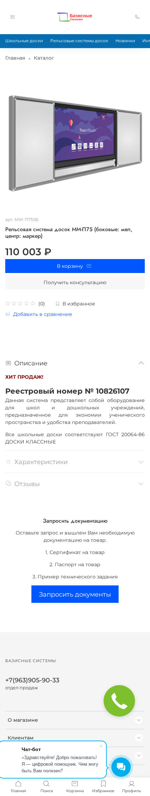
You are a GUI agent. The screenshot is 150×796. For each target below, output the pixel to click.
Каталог (44, 58)
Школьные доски (24, 40)
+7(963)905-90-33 (32, 680)
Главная (15, 58)
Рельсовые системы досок (79, 40)
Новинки (125, 40)
